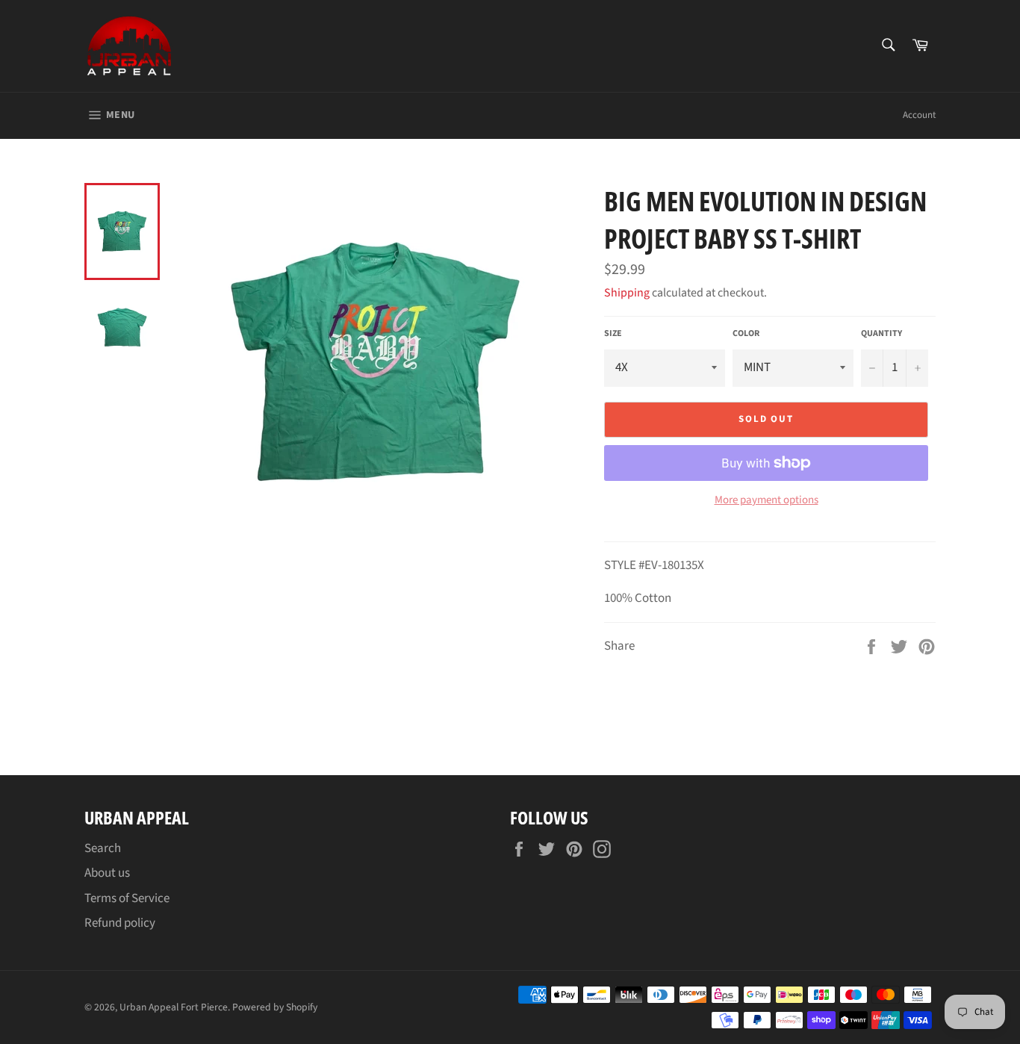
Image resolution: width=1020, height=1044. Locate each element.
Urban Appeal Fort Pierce (173, 1007)
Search (102, 848)
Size (613, 334)
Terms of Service (127, 898)
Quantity (881, 334)
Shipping (627, 293)
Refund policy (119, 923)
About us (107, 873)
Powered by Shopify (274, 1007)
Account (919, 115)
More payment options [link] (766, 500)
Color (746, 334)
